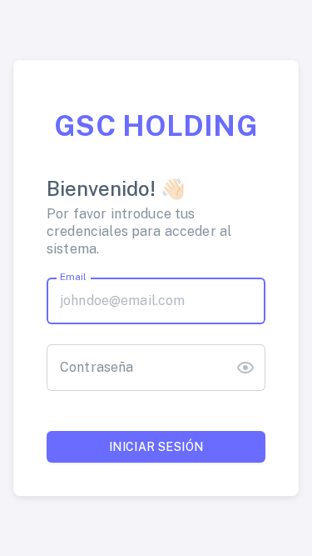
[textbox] (156, 301)
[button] (245, 368)
